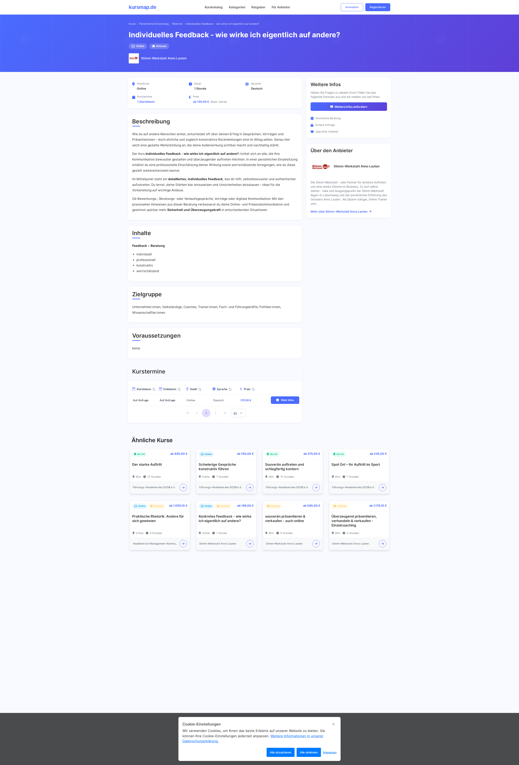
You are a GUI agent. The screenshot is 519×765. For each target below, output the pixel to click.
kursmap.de (142, 7)
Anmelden (352, 7)
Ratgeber (258, 7)
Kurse (132, 23)
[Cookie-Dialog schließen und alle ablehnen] (333, 724)
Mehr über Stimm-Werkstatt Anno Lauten (339, 211)
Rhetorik (177, 23)
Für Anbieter (281, 7)
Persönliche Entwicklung (154, 23)
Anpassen (330, 752)
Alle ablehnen (309, 752)
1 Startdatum (146, 101)
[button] (241, 413)
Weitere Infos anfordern (351, 106)
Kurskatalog (214, 7)
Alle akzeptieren (280, 752)
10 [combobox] (235, 413)
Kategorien (237, 7)
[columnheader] (141, 389)
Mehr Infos (287, 400)
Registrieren (378, 7)
